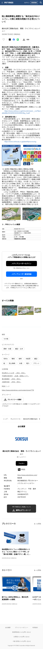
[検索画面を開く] (40, 2)
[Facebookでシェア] (14, 39)
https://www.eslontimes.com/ (27, 475)
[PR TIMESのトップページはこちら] (8, 2)
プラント (36, 363)
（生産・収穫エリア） (21, 376)
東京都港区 (6, 379)
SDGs (6, 359)
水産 (20, 363)
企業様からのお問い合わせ (21, 637)
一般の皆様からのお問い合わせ (21, 641)
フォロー (21, 463)
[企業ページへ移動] (21, 439)
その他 (6, 339)
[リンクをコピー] (28, 39)
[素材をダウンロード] (24, 39)
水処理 (28, 359)
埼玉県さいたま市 (8, 373)
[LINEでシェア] (18, 39)
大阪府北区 (6, 382)
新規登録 (34, 2)
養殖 (13, 359)
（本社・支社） (20, 373)
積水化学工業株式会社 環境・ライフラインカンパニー (22, 452)
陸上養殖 (12, 363)
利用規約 (35, 627)
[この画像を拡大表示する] (9, 310)
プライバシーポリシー (21, 627)
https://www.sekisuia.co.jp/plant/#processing (20, 142)
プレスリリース (15, 419)
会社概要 (7, 627)
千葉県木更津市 (7, 376)
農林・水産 (7, 349)
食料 (20, 359)
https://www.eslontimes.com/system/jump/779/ (18, 390)
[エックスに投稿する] (10, 39)
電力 (27, 363)
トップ (5, 419)
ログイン (27, 2)
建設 (35, 359)
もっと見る (37, 523)
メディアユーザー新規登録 (21, 274)
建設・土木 (19, 349)
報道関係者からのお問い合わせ (21, 632)
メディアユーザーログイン (21, 263)
